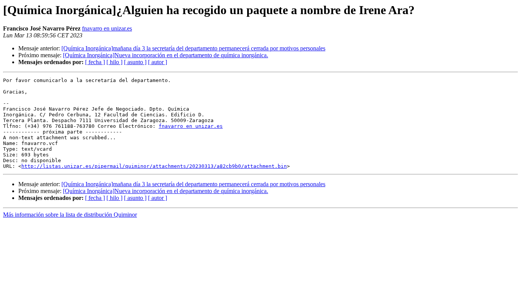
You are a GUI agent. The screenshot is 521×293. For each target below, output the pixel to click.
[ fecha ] (95, 62)
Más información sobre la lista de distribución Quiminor (70, 214)
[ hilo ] (114, 62)
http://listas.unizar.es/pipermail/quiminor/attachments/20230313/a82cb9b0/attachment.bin (154, 166)
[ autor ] (157, 62)
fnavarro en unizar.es (107, 28)
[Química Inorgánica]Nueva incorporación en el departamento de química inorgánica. (165, 55)
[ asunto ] (135, 62)
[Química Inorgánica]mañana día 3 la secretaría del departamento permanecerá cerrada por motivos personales (193, 48)
